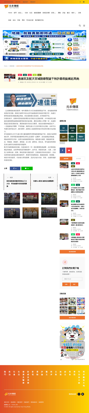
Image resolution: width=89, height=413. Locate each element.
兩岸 (73, 12)
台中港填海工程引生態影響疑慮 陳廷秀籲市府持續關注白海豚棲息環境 (77, 190)
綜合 (14, 20)
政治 (19, 12)
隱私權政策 (34, 402)
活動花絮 (11, 66)
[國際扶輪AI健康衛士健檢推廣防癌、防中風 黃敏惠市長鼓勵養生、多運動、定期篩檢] (64, 301)
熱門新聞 (78, 158)
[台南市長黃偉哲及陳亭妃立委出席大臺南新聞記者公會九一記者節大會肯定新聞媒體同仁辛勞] (64, 165)
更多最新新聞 (72, 251)
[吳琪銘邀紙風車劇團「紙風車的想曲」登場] (72, 310)
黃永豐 (74, 178)
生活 (30, 12)
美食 (18, 20)
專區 (23, 20)
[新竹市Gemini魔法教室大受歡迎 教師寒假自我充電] (64, 310)
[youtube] (83, 2)
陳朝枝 (22, 82)
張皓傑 (48, 194)
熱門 (15, 12)
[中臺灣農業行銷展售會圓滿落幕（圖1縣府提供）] (64, 222)
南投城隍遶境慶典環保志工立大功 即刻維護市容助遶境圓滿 (17, 183)
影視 (52, 12)
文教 (79, 12)
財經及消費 (46, 12)
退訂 (74, 284)
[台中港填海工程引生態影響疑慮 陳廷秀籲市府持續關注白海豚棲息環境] (64, 187)
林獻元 (29, 208)
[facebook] (62, 150)
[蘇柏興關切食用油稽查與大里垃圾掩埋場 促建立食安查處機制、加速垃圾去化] (64, 203)
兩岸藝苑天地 (39, 20)
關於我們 (25, 2)
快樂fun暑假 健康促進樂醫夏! (43, 181)
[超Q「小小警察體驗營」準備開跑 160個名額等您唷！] (81, 310)
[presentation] (5, 46)
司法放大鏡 (29, 20)
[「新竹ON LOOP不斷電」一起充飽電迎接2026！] (81, 301)
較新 (11, 177)
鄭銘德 (10, 194)
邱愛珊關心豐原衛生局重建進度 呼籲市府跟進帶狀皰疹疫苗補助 (78, 239)
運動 (59, 12)
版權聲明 (41, 402)
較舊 (49, 177)
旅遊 (9, 20)
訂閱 (66, 284)
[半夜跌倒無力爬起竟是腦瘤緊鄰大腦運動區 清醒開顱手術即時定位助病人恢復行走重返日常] (72, 301)
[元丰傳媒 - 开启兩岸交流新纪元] (11, 6)
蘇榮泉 (48, 207)
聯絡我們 (32, 2)
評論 (63, 12)
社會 (26, 12)
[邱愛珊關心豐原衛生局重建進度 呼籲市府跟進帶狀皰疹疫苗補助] (64, 236)
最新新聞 (66, 158)
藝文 (68, 12)
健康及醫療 (37, 12)
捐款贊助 (13, 402)
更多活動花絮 (72, 317)
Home (10, 12)
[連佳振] (30, 100)
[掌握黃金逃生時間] (72, 105)
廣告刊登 (17, 2)
